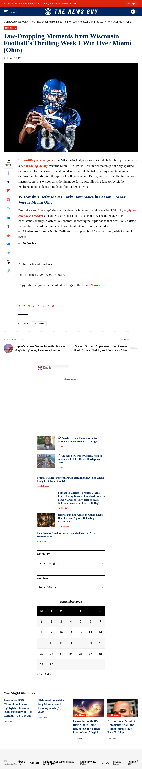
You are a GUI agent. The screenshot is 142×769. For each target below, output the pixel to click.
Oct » (48, 674)
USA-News (39, 323)
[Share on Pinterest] (8, 199)
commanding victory (34, 166)
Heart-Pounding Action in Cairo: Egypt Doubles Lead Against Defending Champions (80, 518)
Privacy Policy (49, 3)
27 (90, 653)
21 (100, 643)
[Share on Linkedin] (8, 217)
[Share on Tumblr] (8, 226)
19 (80, 643)
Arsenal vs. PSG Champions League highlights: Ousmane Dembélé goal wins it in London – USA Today (18, 708)
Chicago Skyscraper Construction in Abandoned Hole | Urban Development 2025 (80, 459)
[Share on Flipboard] (8, 190)
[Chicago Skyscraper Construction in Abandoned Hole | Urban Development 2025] (46, 461)
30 (51, 664)
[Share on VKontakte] (8, 244)
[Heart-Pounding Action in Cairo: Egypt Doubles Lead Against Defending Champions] (46, 520)
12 (80, 632)
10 (61, 632)
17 (61, 643)
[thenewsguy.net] (71, 12)
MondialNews (43, 486)
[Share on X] (8, 182)
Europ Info (41, 541)
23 (51, 653)
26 (80, 653)
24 (61, 653)
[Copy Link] (8, 270)
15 (41, 643)
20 (90, 643)
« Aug (40, 674)
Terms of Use (69, 3)
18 (71, 643)
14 (100, 632)
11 (70, 632)
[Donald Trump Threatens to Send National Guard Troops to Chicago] (46, 443)
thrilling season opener (39, 160)
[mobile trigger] (7, 11)
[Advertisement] (71, 405)
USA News (10, 28)
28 (100, 653)
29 (41, 664)
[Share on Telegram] (8, 253)
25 (71, 653)
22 (41, 653)
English (47, 367)
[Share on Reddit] (8, 235)
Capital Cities (63, 526)
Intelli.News (63, 508)
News (60, 446)
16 (51, 643)
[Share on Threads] (8, 261)
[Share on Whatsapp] (8, 208)
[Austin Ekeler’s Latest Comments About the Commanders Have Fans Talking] (122, 708)
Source (95, 285)
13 (90, 632)
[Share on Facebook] (8, 173)
